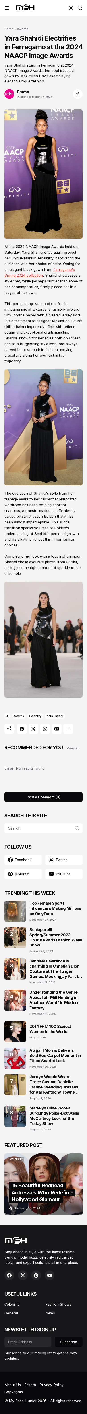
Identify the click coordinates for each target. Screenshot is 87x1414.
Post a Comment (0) (43, 797)
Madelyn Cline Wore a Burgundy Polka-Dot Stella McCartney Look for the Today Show (54, 1116)
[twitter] (23, 1275)
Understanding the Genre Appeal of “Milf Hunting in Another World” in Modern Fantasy (54, 1000)
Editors (30, 1385)
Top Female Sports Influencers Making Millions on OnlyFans (55, 908)
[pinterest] (36, 1275)
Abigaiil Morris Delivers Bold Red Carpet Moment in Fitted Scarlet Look (55, 1055)
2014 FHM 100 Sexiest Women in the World (50, 1029)
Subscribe (68, 1342)
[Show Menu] (7, 8)
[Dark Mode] (71, 8)
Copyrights (13, 1392)
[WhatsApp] (45, 729)
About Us (12, 1385)
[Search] (80, 8)
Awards (22, 29)
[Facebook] (22, 729)
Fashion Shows (58, 1304)
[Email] (57, 729)
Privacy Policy (51, 1385)
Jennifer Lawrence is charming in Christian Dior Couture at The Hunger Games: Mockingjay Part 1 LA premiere (54, 969)
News (50, 1313)
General (11, 1313)
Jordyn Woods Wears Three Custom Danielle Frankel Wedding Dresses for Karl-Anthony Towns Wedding (53, 1084)
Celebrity (35, 716)
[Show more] (68, 729)
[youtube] (49, 1275)
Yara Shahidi (55, 716)
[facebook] (9, 1275)
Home (8, 29)
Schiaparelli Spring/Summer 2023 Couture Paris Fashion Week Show (55, 937)
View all (73, 748)
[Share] (78, 94)
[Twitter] (33, 729)
